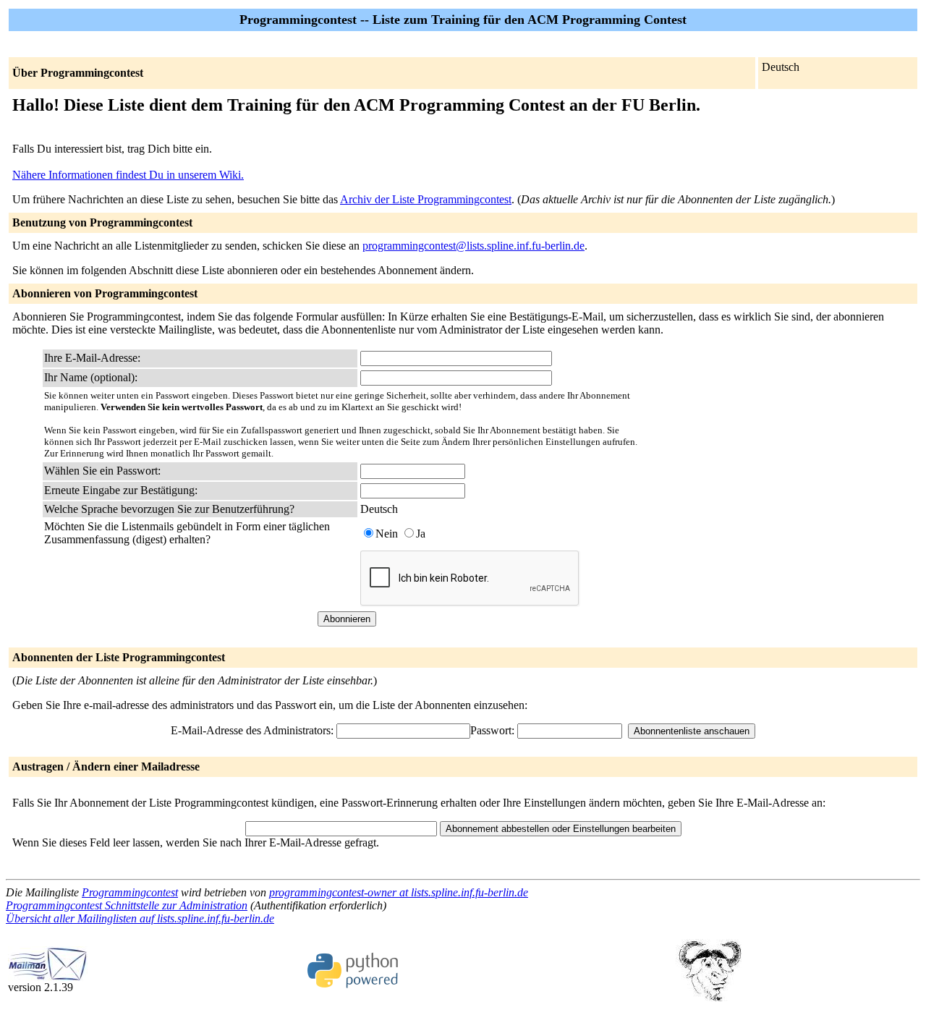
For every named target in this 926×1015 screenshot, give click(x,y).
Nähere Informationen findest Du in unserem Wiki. (128, 175)
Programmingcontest (130, 892)
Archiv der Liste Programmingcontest (425, 199)
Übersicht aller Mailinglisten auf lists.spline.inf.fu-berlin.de (140, 918)
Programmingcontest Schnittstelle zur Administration (126, 905)
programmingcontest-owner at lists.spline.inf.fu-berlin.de (398, 892)
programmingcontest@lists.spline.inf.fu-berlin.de (473, 245)
